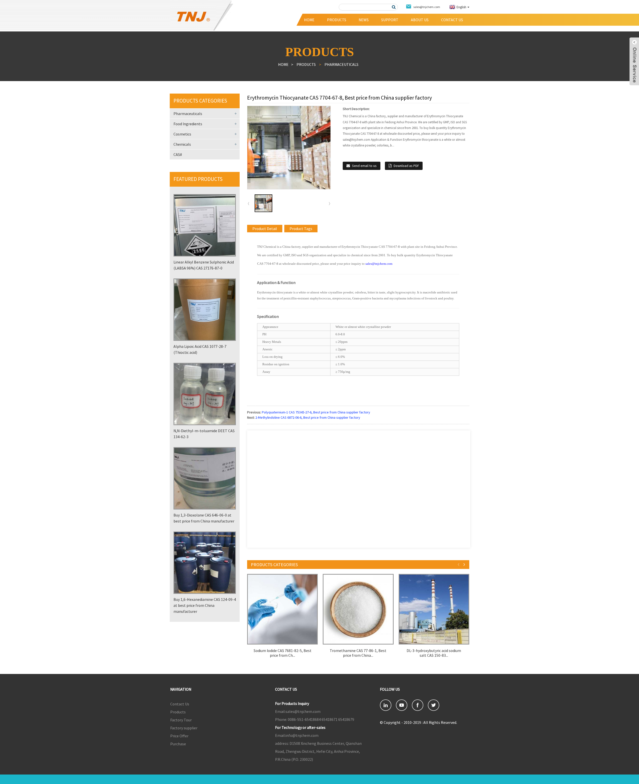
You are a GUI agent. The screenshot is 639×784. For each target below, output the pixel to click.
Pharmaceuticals (341, 64)
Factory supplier (183, 727)
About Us (420, 19)
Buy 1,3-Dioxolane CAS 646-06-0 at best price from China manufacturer (203, 518)
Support (389, 19)
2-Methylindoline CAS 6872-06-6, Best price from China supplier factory (307, 417)
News (364, 19)
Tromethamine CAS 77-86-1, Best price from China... (358, 653)
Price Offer (179, 735)
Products (336, 19)
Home (309, 19)
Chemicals (182, 144)
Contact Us (452, 19)
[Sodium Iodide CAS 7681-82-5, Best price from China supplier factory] (282, 609)
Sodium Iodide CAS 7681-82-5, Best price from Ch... (283, 653)
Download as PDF (406, 165)
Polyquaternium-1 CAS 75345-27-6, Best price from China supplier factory (316, 412)
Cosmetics (182, 133)
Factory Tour (181, 719)
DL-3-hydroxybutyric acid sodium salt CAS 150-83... (434, 653)
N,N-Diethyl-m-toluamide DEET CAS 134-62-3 (204, 433)
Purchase (178, 743)
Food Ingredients (187, 123)
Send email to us (364, 165)
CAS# (177, 154)
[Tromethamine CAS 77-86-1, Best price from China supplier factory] (358, 609)
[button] (329, 203)
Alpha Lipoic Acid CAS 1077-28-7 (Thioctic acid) (199, 349)
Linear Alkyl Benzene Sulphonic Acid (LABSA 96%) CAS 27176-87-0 (203, 265)
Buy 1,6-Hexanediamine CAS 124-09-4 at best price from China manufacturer (204, 605)
